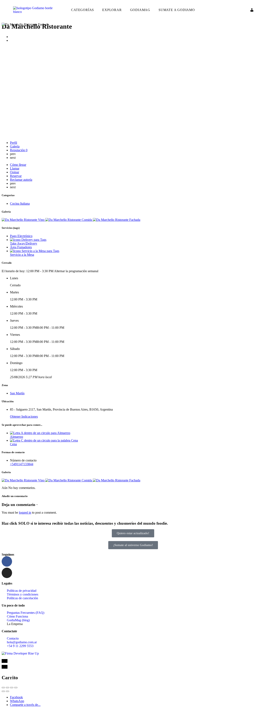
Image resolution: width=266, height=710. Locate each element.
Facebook (16, 697)
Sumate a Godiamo (177, 10)
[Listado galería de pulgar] (23, 480)
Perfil (13, 142)
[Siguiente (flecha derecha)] (7, 691)
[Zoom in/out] (15, 687)
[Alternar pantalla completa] (11, 687)
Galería (15, 146)
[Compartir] (7, 687)
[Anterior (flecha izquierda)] (3, 691)
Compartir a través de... (25, 704)
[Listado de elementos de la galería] (23, 219)
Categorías (82, 10)
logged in (25, 512)
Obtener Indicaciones (24, 416)
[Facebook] (7, 561)
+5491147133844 (21, 464)
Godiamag (140, 10)
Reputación (18, 150)
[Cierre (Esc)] (3, 687)
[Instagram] (7, 573)
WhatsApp (17, 701)
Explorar (112, 10)
